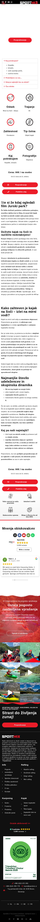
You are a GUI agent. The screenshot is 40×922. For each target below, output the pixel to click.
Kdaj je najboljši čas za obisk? (17, 82)
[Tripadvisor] (28, 535)
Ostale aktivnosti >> (20, 823)
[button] (3, 3)
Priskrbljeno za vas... (14, 78)
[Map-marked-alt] (30, 919)
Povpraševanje (20, 40)
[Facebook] (19, 535)
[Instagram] (15, 535)
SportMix (6, 913)
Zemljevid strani (30, 913)
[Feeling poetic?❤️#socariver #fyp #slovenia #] (10, 652)
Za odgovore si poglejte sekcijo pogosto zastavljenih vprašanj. (20, 620)
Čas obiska (10, 86)
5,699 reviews (22, 545)
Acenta (23, 915)
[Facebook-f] (14, 919)
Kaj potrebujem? (12, 61)
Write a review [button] (24, 549)
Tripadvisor (6, 761)
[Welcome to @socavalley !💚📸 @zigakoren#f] (10, 672)
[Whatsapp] (33, 535)
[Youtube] (24, 535)
